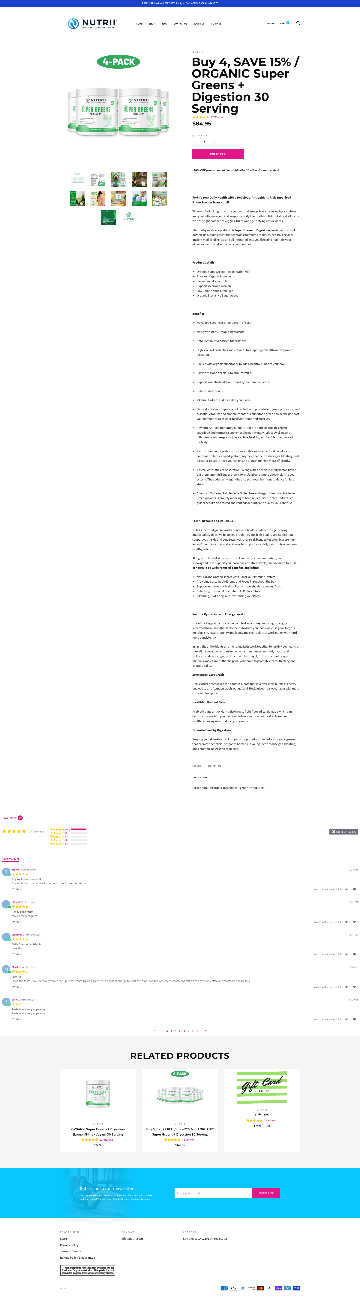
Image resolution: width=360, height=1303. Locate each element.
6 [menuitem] (184, 1030)
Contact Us (180, 23)
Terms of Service (70, 1251)
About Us (199, 23)
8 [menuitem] (193, 1030)
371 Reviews (106, 1139)
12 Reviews (188, 1139)
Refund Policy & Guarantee (77, 1257)
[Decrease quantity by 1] (195, 142)
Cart (284, 23)
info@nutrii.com (132, 1239)
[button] (343, 832)
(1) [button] (66, 840)
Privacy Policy (69, 1245)
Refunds (216, 23)
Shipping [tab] (199, 777)
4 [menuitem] (175, 1030)
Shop (152, 23)
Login (270, 23)
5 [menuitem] (180, 1030)
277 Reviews (217, 117)
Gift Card (262, 1115)
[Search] (298, 23)
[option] (118, 108)
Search (64, 1239)
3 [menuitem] (171, 1030)
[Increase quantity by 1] (214, 142)
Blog (164, 23)
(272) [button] (67, 829)
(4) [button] (66, 833)
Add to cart (218, 154)
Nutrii (197, 51)
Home (139, 23)
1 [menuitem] (163, 1030)
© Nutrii (64, 1288)
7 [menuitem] (188, 1030)
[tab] (10, 859)
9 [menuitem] (197, 1030)
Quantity (200, 135)
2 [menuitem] (167, 1030)
